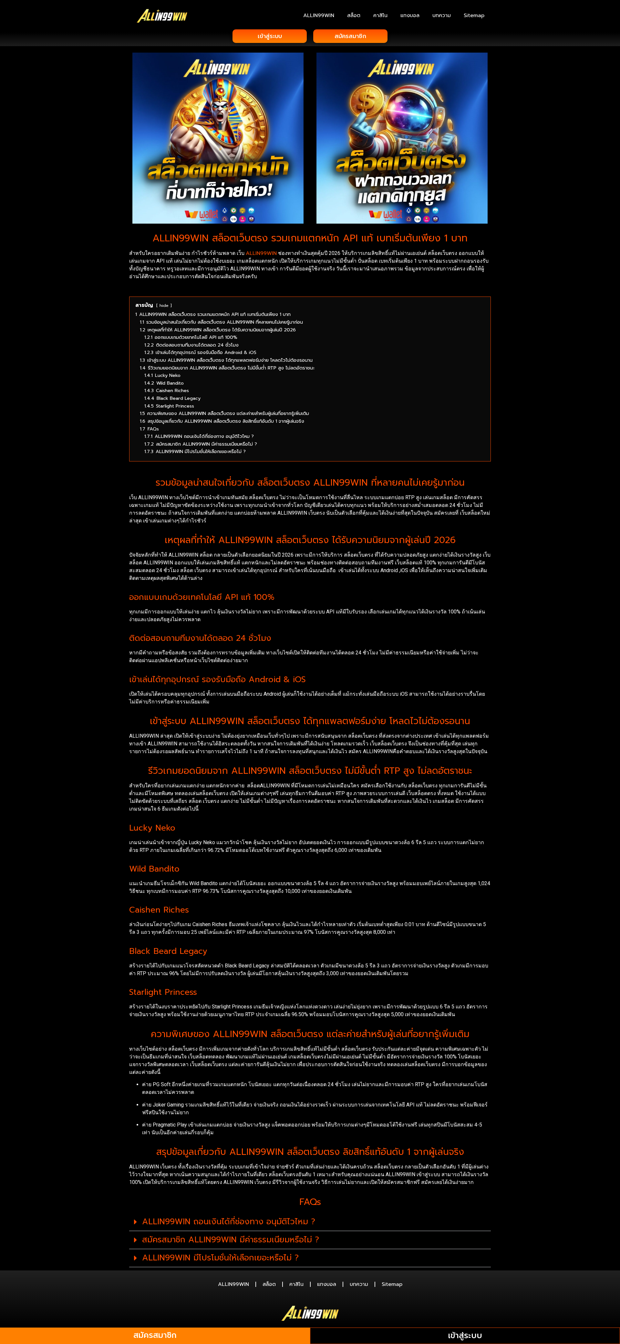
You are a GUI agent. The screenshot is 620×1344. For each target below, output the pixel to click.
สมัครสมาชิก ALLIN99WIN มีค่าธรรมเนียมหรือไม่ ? (230, 1240)
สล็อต (353, 15)
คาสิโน (380, 15)
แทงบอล (409, 15)
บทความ (441, 15)
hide (164, 305)
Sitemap (474, 15)
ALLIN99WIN (318, 15)
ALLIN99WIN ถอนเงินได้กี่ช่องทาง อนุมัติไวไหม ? (228, 1222)
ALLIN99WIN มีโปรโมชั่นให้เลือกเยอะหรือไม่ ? (220, 1258)
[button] (310, 1222)
